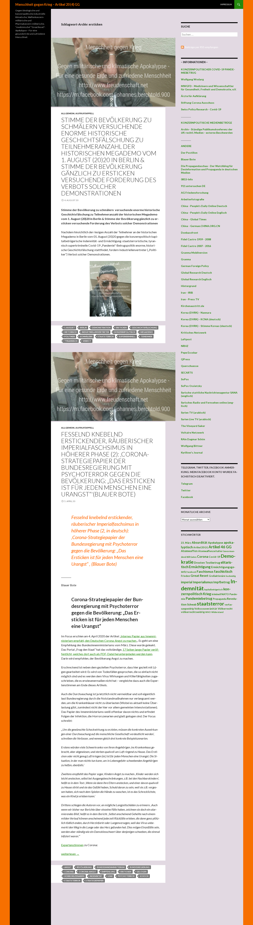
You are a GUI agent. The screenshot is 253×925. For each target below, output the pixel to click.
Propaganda (219, 598)
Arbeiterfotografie (192, 199)
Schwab (191, 604)
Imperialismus (203, 582)
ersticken (121, 327)
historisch (70, 332)
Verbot (87, 341)
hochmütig (231, 576)
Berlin (83, 327)
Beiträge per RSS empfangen (201, 47)
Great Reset (199, 576)
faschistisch (223, 571)
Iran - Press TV (190, 299)
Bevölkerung (84, 867)
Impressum (226, 4)
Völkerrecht (225, 608)
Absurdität (199, 542)
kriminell (216, 594)
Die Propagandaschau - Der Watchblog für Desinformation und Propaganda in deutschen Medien (209, 169)
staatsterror (106, 336)
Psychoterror (126, 876)
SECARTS (187, 372)
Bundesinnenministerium (111, 867)
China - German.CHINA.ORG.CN (200, 226)
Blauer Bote (188, 159)
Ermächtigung (200, 567)
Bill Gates (192, 557)
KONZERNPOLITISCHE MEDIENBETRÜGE (206, 122)
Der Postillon (189, 152)
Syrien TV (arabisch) (193, 412)
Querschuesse (189, 365)
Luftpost (186, 339)
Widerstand (217, 612)
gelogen (142, 871)
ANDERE (186, 146)
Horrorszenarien (74, 876)
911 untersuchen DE (193, 186)
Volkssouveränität (205, 608)
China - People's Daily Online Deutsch (204, 206)
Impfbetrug (221, 582)
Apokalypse (215, 542)
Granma (186, 259)
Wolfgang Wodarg (192, 79)
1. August (69, 327)
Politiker (69, 336)
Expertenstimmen (72, 845)
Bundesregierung (140, 867)
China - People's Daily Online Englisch (204, 212)
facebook (191, 572)
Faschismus (205, 571)
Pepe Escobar (189, 352)
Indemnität (96, 876)
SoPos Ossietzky (191, 385)
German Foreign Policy (195, 265)
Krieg (207, 594)
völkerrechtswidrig (193, 611)
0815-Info (187, 179)
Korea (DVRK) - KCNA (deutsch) (201, 319)
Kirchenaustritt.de (192, 305)
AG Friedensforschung (194, 192)
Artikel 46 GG (220, 547)
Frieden (185, 575)
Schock (144, 876)
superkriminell (127, 336)
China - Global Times (194, 219)
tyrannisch (70, 341)
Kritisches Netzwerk (193, 332)
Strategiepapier (95, 880)
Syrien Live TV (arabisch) (196, 419)
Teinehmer (146, 336)
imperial (186, 582)
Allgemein (67, 113)
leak (110, 876)
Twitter (186, 490)
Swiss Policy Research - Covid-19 (201, 109)
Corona (69, 871)
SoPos (185, 379)
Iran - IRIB (187, 292)
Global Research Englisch (196, 279)
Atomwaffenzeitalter (210, 551)
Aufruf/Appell (84, 113)
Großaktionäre (217, 576)
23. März (186, 542)
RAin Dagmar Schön (193, 439)
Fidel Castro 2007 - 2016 (196, 245)
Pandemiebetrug (199, 598)
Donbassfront (189, 232)
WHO (208, 612)
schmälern (86, 336)
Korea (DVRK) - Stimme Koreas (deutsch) (206, 325)
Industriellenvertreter (95, 332)
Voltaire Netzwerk (192, 432)
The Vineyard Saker (193, 425)
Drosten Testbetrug (207, 562)
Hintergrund (188, 285)
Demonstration (101, 327)
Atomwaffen (189, 551)
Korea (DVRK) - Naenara (196, 312)
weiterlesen (70, 854)
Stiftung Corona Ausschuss (197, 102)
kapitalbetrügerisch (213, 589)
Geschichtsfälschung (144, 327)
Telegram (187, 483)
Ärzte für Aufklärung (193, 96)
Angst (67, 867)
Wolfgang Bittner (192, 445)
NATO (225, 594)
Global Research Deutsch (196, 272)
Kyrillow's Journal (192, 452)
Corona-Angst (87, 871)
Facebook (187, 497)
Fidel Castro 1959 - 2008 (196, 239)
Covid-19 (214, 556)
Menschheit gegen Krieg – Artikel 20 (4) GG (47, 4)
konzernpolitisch (124, 332)
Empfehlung (108, 871)
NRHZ (184, 345)
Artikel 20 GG (200, 547)
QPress (185, 359)
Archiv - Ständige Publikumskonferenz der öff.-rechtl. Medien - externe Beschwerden (207, 131)
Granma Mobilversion (194, 252)
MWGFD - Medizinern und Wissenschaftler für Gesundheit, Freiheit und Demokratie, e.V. (208, 87)
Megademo (146, 332)
